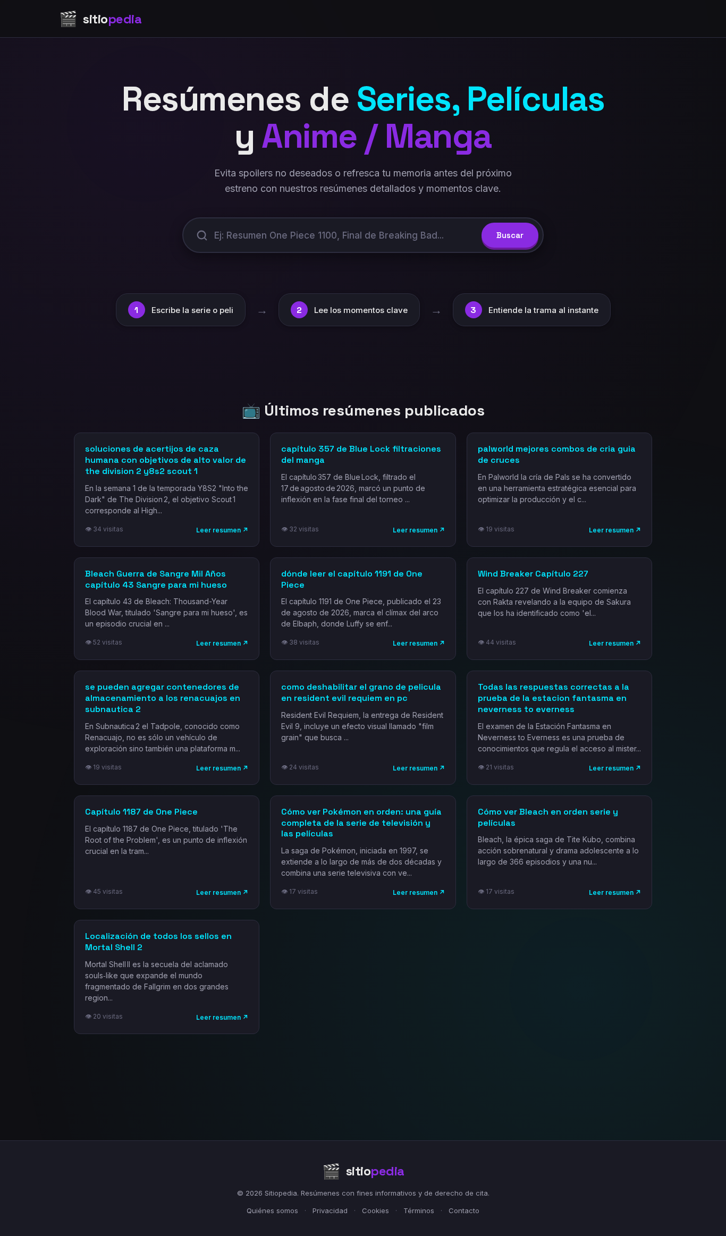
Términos (418, 1210)
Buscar (510, 235)
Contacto (464, 1210)
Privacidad (330, 1210)
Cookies (375, 1210)
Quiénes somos (272, 1210)
